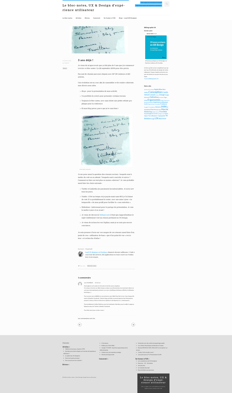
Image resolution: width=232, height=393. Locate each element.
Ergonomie (154, 99)
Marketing (148, 112)
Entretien (161, 97)
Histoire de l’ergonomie (108, 354)
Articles (78, 18)
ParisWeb (163, 112)
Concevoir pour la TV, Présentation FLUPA (149, 354)
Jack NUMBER (88, 282)
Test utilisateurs (153, 116)
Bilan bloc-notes (92, 266)
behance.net (104, 215)
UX (156, 118)
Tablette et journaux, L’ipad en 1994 (75, 349)
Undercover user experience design (111, 352)
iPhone (156, 109)
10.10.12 (98, 282)
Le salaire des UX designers (72, 356)
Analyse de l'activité (149, 89)
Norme (157, 112)
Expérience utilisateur (160, 102)
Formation (157, 104)
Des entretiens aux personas (146, 370)
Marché (164, 109)
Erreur (161, 100)
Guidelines (152, 107)
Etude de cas (166, 100)
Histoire (158, 107)
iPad (151, 109)
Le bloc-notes (67, 18)
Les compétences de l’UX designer (147, 361)
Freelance (163, 104)
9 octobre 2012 (67, 60)
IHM (163, 106)
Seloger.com (161, 113)
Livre (159, 109)
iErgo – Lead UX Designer (128, 18)
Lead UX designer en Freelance (96, 252)
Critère (157, 95)
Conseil (152, 95)
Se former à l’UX (109, 18)
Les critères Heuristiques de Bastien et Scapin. (151, 345)
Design (162, 95)
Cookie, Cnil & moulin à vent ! (146, 352)
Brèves (87, 18)
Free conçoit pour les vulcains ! (73, 360)
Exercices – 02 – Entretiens (145, 363)
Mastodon (66, 343)
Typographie (161, 116)
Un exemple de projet (144, 367)
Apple (156, 89)
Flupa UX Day (151, 104)
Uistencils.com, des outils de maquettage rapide (151, 343)
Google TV (146, 107)
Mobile (153, 112)
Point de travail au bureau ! (72, 358)
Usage (153, 118)
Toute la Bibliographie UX (151, 78)
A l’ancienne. (105, 343)
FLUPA (146, 104)
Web (160, 119)
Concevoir (96, 18)
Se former (155, 113)
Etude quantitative (148, 102)
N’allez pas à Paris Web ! (108, 345)
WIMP (164, 118)
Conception (155, 91)
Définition (154, 97)
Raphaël (67, 63)
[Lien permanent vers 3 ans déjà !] (99, 55)
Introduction (141, 365)
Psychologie (148, 113)
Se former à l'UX (141, 359)
